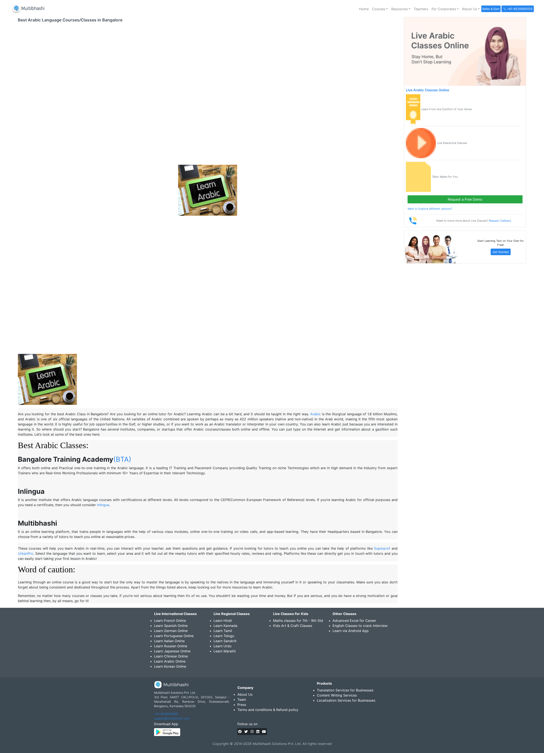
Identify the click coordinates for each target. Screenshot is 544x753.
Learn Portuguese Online (174, 636)
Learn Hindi (223, 620)
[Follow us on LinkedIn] (257, 731)
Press (241, 704)
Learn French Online (170, 620)
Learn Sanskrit (225, 641)
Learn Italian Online (169, 641)
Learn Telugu (224, 636)
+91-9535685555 (166, 714)
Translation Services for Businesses (345, 690)
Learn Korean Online (170, 666)
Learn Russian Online (170, 646)
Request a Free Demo (465, 199)
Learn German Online (171, 631)
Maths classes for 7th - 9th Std (298, 620)
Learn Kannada (225, 626)
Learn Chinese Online (171, 656)
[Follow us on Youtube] (264, 731)
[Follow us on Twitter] (246, 731)
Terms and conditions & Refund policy (267, 710)
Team (241, 699)
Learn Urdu (222, 646)
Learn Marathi (225, 651)
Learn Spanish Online (171, 626)
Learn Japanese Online (172, 651)
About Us (244, 694)
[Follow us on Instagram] (252, 731)
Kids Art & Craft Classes (292, 626)
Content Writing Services (337, 695)
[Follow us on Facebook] (239, 731)
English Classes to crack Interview (360, 626)
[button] (380, 9)
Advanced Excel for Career (354, 620)
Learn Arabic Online (170, 661)
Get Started (501, 252)
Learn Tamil (223, 631)
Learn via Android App (351, 631)
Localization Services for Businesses (346, 700)
